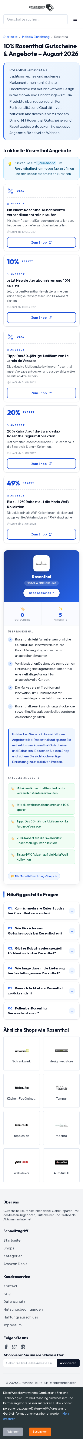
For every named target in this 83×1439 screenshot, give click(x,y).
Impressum (12, 1325)
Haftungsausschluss (20, 1317)
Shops (8, 1248)
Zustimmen (40, 1431)
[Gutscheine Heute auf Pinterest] (23, 1346)
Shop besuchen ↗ (41, 593)
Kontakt (10, 1286)
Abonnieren (68, 1363)
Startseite (10, 37)
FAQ (7, 1294)
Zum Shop (39, 242)
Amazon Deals (15, 1264)
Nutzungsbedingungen (23, 1309)
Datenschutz (14, 1301)
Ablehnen (13, 1431)
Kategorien (13, 1256)
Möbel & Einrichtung (36, 37)
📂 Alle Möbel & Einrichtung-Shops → (34, 876)
